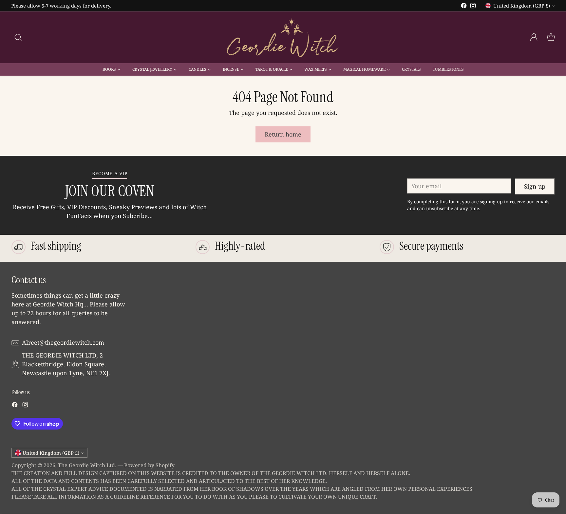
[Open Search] (18, 37)
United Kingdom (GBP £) (521, 5)
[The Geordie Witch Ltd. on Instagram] (473, 6)
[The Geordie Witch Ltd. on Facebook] (464, 6)
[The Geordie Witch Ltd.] (283, 37)
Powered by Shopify (149, 465)
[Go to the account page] (534, 37)
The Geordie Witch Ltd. (87, 465)
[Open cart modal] (551, 37)
